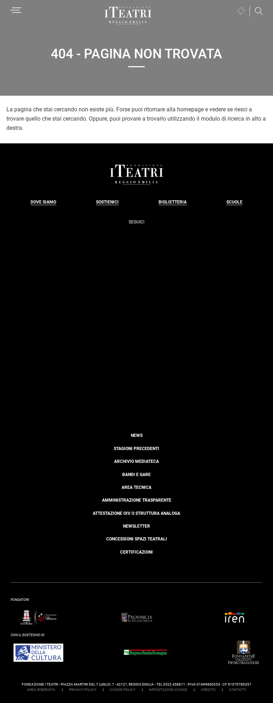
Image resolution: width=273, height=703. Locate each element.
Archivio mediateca (136, 461)
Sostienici (107, 202)
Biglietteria (173, 202)
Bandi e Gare (136, 474)
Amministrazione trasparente (136, 500)
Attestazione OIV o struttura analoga (136, 513)
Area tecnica (136, 487)
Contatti (237, 690)
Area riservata (41, 690)
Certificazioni (136, 552)
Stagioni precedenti (136, 448)
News (137, 435)
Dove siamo (43, 202)
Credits (208, 690)
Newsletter (136, 526)
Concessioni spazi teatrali (136, 538)
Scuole (234, 202)
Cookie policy (122, 690)
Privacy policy (82, 690)
